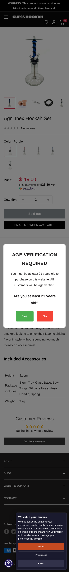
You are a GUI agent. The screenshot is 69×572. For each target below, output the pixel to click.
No (45, 316)
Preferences (41, 555)
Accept (41, 546)
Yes (24, 316)
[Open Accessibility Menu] (8, 563)
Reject (41, 563)
